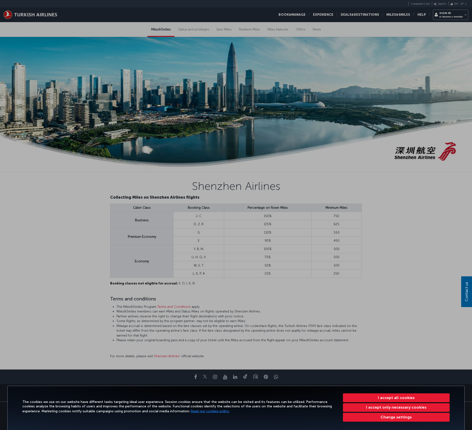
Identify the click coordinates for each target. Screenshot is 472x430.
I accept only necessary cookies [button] (396, 407)
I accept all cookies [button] (396, 397)
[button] (396, 417)
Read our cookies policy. (210, 411)
